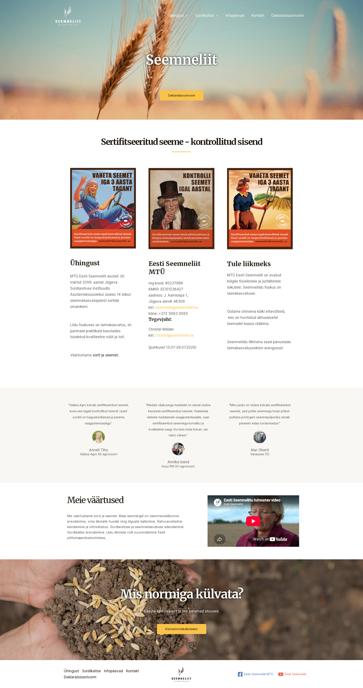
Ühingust (176, 15)
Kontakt (257, 15)
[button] (186, 15)
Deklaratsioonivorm (287, 15)
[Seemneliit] (68, 15)
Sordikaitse (204, 15)
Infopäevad (234, 15)
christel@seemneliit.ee (174, 335)
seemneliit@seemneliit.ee (176, 307)
